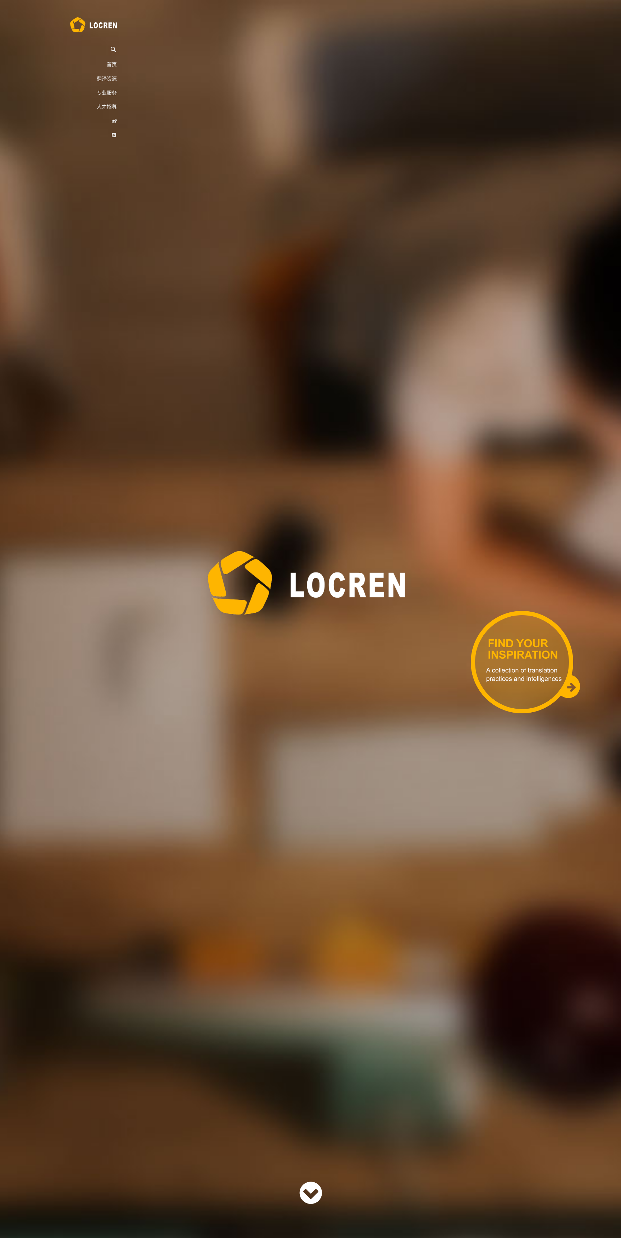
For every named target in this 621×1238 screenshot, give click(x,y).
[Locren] (93, 24)
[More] (310, 1192)
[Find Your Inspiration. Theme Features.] (525, 661)
